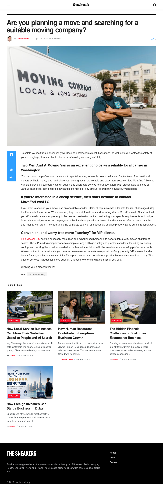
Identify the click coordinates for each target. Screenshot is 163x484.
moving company (37, 274)
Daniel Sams (23, 38)
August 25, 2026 (25, 355)
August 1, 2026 (25, 426)
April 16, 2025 (41, 38)
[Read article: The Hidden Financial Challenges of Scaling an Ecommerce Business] (133, 307)
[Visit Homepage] (81, 5)
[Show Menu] (8, 5)
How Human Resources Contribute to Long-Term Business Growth (76, 333)
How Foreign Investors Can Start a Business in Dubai (26, 405)
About (113, 457)
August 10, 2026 (128, 359)
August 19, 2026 (83, 359)
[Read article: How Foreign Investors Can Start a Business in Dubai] (30, 382)
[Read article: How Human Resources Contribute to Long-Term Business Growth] (81, 307)
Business (55, 38)
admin (12, 355)
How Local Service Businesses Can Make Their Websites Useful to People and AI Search (29, 333)
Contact (114, 462)
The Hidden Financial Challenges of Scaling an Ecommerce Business (128, 333)
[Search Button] (154, 5)
